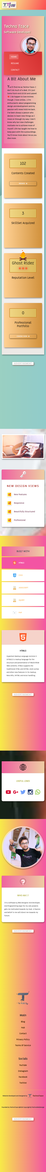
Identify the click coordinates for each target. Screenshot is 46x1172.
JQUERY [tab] (22, 600)
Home (14, 56)
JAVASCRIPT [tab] (23, 588)
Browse (22, 183)
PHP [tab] (20, 612)
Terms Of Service (23, 1045)
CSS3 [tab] (21, 575)
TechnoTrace (37, 1096)
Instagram (23, 1071)
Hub (23, 1027)
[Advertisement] (23, 390)
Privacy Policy (23, 1039)
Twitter (23, 1083)
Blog (23, 1021)
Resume (15, 63)
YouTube (23, 1065)
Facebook (23, 1077)
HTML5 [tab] (21, 563)
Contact (15, 69)
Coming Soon (22, 336)
